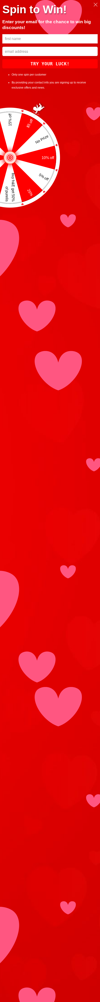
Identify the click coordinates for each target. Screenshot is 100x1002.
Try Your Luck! (50, 63)
